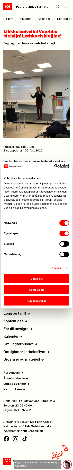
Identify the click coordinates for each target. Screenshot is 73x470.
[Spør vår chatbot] (67, 464)
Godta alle (37, 278)
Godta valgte (36, 289)
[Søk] (57, 6)
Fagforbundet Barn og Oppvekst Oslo (32, 6)
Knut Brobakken (32, 431)
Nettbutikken (14, 389)
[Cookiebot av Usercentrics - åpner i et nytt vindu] (54, 166)
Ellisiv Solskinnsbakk (37, 426)
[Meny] (66, 6)
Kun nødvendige (36, 300)
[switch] (64, 233)
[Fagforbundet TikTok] (25, 439)
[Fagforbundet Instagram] (16, 439)
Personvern (13, 372)
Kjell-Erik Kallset (41, 421)
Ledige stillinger (16, 383)
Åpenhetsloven (15, 378)
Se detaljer (56, 267)
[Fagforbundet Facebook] (6, 439)
